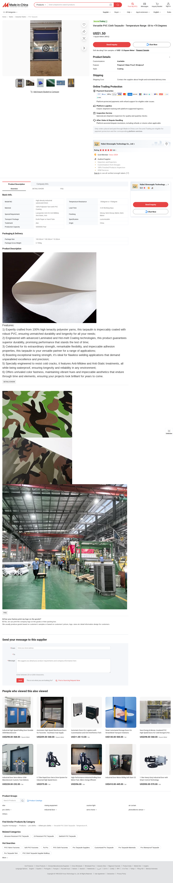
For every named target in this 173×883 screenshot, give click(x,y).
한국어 (105, 869)
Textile (11, 17)
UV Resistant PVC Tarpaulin (44, 836)
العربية (99, 869)
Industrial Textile (20, 17)
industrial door (49, 810)
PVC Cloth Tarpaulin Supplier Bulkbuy (36, 853)
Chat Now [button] (153, 44)
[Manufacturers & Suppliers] (15, 4)
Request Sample (142, 50)
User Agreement (100, 874)
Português (47, 869)
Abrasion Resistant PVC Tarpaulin (16, 836)
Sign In (96, 173)
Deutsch (82, 869)
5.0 (141, 188)
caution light (91, 805)
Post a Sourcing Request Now (68, 680)
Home (4, 17)
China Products (40, 866)
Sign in (168, 6)
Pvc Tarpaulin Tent (11, 853)
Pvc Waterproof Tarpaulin (150, 847)
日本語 (112, 869)
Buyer (117, 12)
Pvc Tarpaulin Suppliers (81, 847)
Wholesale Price (90, 866)
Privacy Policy (121, 874)
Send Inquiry (112, 44)
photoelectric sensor (136, 810)
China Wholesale (77, 866)
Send (20, 680)
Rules (169, 12)
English (31, 869)
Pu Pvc (45, 847)
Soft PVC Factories (31, 847)
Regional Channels (114, 866)
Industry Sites (101, 866)
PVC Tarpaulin (33, 17)
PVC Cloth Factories (60, 847)
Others (4, 814)
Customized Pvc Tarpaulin (104, 847)
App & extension (142, 12)
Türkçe (132, 869)
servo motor (90, 810)
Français (56, 869)
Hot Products (29, 866)
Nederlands (91, 869)
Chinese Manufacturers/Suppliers (58, 866)
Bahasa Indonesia (151, 869)
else (3, 805)
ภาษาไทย (125, 869)
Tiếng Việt (140, 869)
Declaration (111, 874)
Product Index (127, 866)
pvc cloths (6, 810)
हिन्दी (118, 869)
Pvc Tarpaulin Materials (127, 847)
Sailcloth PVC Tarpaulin (67, 836)
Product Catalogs (35, 800)
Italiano (74, 869)
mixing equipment (50, 805)
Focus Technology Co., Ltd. (71, 874)
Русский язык (65, 869)
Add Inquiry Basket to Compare (46, 91)
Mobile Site (137, 866)
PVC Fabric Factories (12, 847)
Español (39, 869)
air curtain (132, 805)
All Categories (11, 12)
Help (128, 12)
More (4, 857)
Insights (146, 866)
